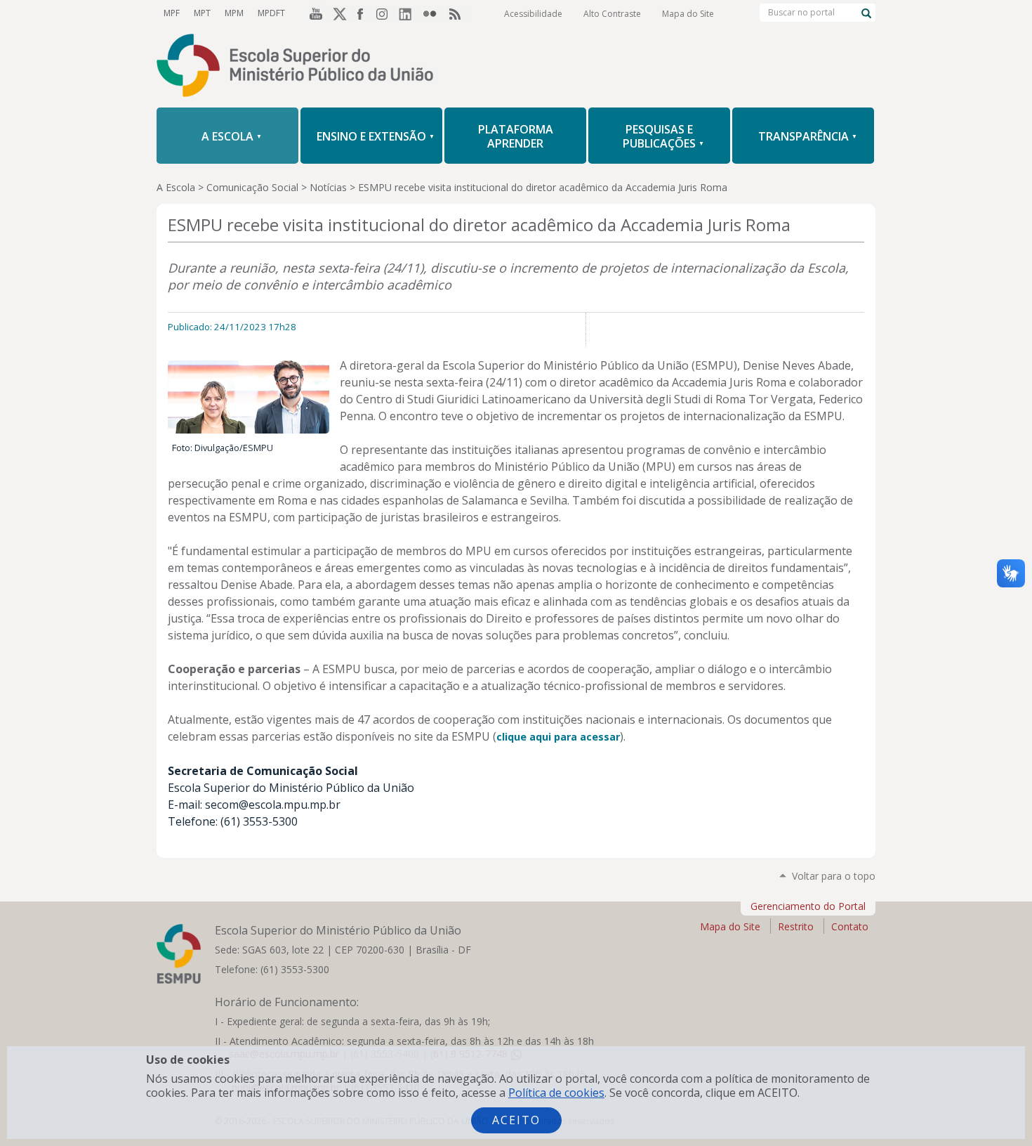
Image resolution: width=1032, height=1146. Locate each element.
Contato (849, 926)
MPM (234, 13)
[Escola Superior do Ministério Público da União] (516, 66)
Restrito (796, 926)
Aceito (516, 1120)
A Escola (176, 187)
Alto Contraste (612, 14)
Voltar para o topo (833, 876)
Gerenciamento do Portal (808, 906)
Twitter (337, 13)
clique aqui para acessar (558, 736)
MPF (172, 13)
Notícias (328, 187)
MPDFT (271, 13)
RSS (457, 13)
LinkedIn (409, 13)
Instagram (385, 13)
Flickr (433, 13)
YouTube (313, 13)
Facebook (361, 13)
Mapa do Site (688, 14)
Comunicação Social (252, 187)
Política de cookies (556, 1092)
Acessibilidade (533, 14)
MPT (202, 13)
